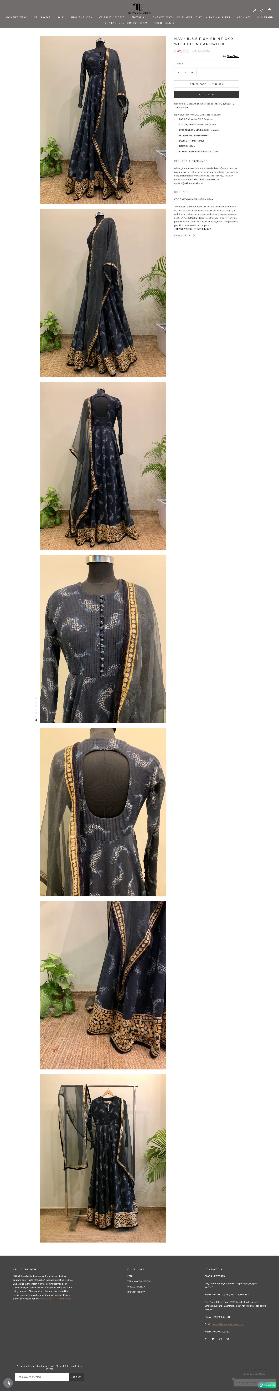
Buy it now (206, 94)
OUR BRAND (265, 17)
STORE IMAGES (164, 23)
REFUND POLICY (136, 1292)
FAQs (130, 1276)
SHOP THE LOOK (82, 17)
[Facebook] (185, 235)
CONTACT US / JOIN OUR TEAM (126, 23)
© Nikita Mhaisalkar (253, 1370)
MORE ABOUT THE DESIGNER (56, 1298)
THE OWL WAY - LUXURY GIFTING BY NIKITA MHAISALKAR (191, 17)
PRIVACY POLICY (136, 1286)
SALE (61, 17)
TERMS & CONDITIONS (139, 1281)
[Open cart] (269, 10)
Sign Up (76, 1377)
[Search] (262, 10)
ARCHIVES (244, 17)
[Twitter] (189, 235)
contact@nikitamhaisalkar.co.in (227, 1324)
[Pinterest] (194, 235)
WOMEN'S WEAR (16, 17)
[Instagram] (220, 1339)
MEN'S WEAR (42, 17)
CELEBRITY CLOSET (112, 17)
